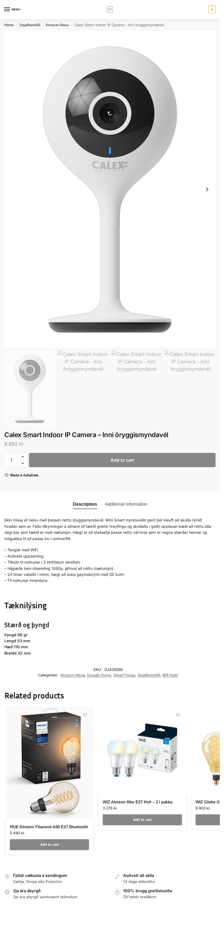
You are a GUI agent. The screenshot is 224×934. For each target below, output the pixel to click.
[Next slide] (207, 189)
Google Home (99, 675)
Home (9, 25)
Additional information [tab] (126, 504)
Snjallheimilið (29, 25)
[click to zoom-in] (110, 189)
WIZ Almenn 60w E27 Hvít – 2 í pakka (137, 802)
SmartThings (124, 675)
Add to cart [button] (49, 844)
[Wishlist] (85, 715)
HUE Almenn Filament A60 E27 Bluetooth (49, 826)
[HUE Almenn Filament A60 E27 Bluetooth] (49, 763)
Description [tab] (85, 504)
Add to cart (122, 460)
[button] (211, 9)
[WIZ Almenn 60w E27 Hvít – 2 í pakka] (142, 750)
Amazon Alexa (57, 25)
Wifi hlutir (170, 675)
